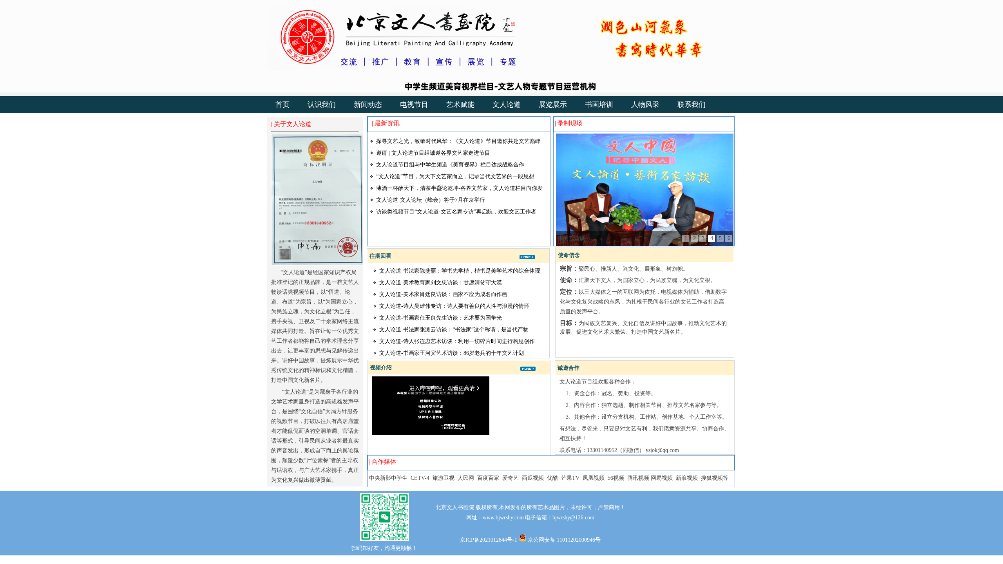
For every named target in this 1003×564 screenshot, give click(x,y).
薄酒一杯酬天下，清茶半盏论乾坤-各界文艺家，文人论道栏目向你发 (459, 188)
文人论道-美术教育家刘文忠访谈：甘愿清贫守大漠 (440, 283)
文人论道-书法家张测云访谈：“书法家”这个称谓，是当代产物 (454, 330)
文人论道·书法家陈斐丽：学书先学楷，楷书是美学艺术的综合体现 (459, 271)
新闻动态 (368, 104)
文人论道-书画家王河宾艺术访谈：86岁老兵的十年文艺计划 (451, 353)
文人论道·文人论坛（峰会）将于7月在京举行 (430, 200)
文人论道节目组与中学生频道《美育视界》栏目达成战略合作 (450, 165)
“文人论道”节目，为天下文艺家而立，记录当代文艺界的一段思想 (455, 176)
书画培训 (599, 104)
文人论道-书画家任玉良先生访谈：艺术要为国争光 (440, 318)
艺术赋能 (460, 104)
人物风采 (645, 104)
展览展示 (553, 104)
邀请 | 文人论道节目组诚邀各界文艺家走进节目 (433, 153)
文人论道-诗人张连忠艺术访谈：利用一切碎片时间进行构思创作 (457, 341)
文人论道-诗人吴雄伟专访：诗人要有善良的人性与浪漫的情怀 (454, 306)
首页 (282, 104)
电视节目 (414, 104)
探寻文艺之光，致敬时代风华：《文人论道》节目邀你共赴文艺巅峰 (458, 141)
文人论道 (506, 104)
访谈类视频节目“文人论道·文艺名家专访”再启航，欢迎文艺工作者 (456, 212)
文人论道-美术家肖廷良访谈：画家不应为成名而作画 (443, 294)
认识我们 (322, 104)
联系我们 (691, 104)
